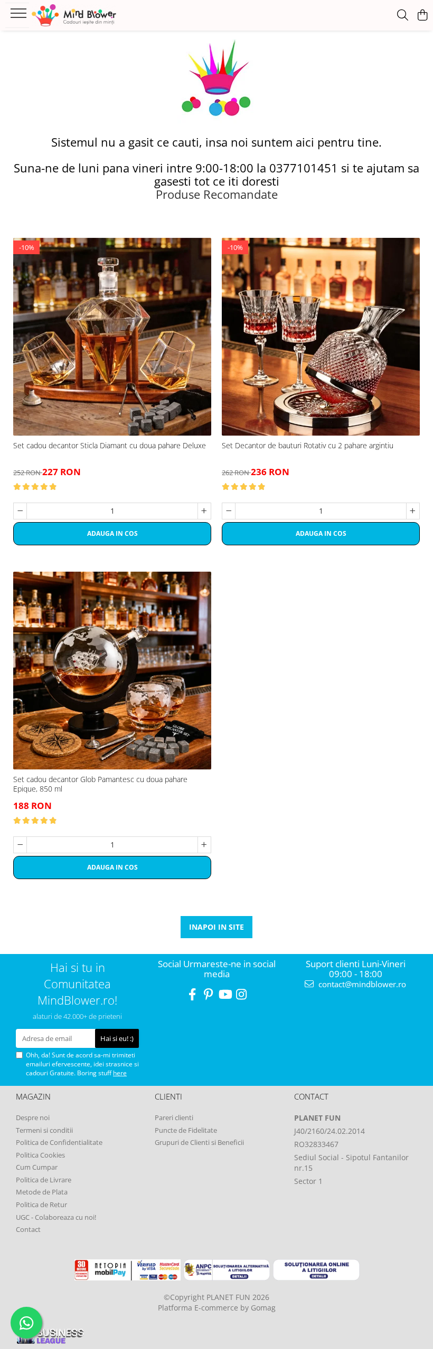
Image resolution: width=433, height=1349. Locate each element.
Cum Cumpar (37, 1167)
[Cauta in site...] (402, 15)
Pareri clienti (174, 1117)
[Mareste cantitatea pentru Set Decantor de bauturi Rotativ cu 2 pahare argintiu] (413, 511)
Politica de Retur (41, 1204)
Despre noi (33, 1117)
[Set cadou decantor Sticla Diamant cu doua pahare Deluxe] (112, 337)
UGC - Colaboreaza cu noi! (56, 1217)
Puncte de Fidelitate (186, 1130)
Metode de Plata (42, 1192)
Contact (28, 1229)
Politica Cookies (40, 1155)
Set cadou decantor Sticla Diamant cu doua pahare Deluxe (109, 445)
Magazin (33, 1096)
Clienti (168, 1096)
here (120, 1072)
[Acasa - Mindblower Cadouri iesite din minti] (74, 15)
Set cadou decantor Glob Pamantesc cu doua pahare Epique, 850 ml (100, 784)
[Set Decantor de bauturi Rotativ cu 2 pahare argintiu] (321, 337)
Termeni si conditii (44, 1130)
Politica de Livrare (43, 1179)
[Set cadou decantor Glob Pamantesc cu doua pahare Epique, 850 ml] (112, 670)
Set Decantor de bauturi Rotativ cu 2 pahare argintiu (307, 445)
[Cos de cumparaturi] (422, 15)
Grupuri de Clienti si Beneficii (199, 1142)
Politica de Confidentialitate (59, 1142)
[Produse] (20, 16)
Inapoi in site (216, 927)
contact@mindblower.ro (361, 984)
